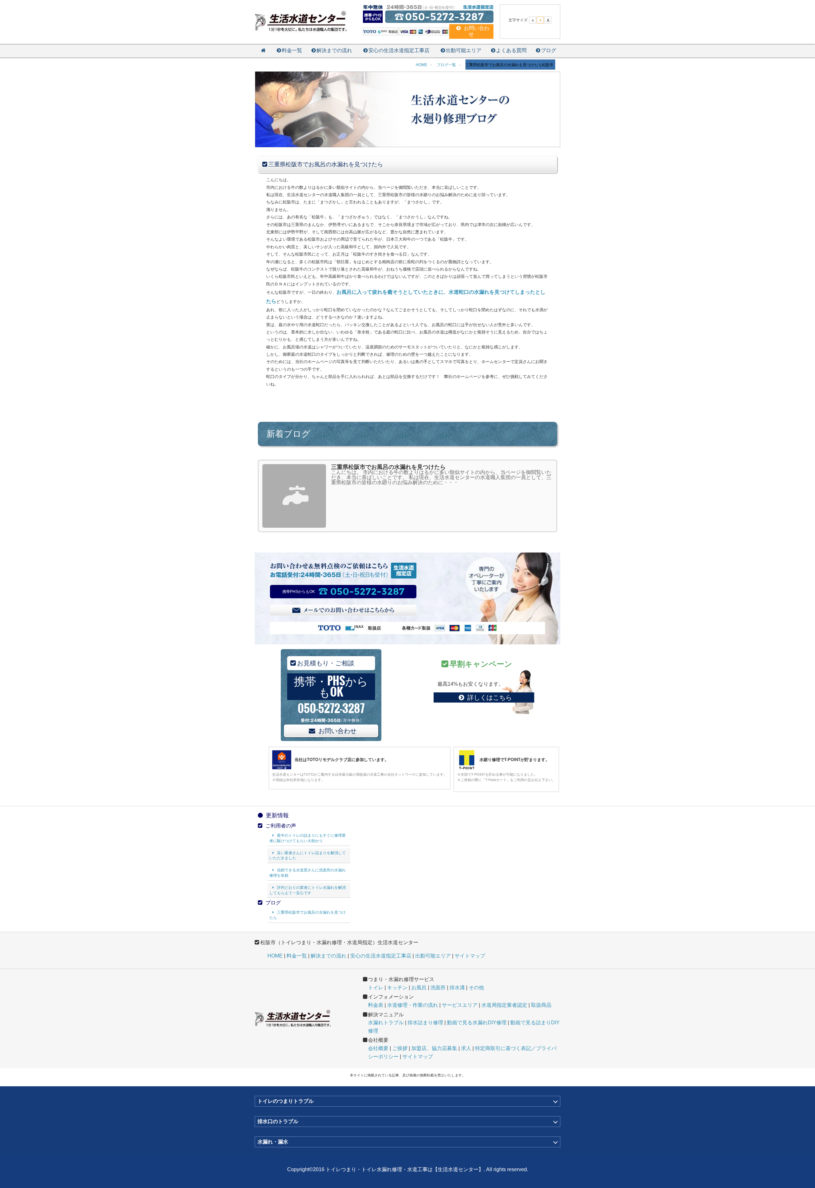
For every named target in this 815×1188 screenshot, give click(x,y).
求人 (466, 1048)
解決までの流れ (334, 50)
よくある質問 (511, 50)
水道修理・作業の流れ (412, 1005)
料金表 (375, 1005)
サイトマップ (470, 955)
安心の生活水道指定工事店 (398, 50)
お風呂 (419, 987)
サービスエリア (460, 1005)
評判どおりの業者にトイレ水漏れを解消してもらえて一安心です (307, 890)
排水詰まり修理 (425, 1022)
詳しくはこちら (489, 697)
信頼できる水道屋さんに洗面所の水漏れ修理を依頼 (307, 873)
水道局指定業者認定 (504, 1005)
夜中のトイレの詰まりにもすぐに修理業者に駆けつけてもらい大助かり (307, 838)
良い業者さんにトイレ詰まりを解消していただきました (307, 856)
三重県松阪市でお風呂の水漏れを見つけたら (307, 915)
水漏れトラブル (386, 1022)
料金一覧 (292, 50)
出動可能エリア (463, 50)
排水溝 (457, 987)
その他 (476, 987)
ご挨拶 (400, 1048)
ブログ (548, 50)
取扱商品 (541, 1005)
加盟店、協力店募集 (434, 1048)
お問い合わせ (337, 730)
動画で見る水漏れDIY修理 (477, 1022)
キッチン (397, 987)
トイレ (375, 987)
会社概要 (378, 1048)
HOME (275, 955)
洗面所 (438, 987)
